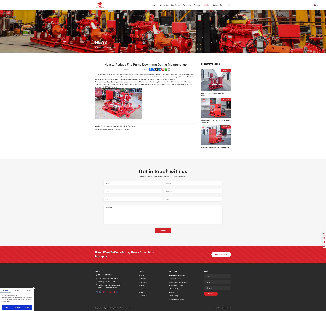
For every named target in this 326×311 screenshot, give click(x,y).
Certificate (175, 5)
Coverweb (228, 308)
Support (197, 5)
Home (154, 5)
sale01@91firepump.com (110, 278)
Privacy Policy (216, 308)
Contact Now (222, 254)
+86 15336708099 (110, 282)
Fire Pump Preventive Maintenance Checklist (116, 129)
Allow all (27, 307)
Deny (7, 307)
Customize (17, 307)
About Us (164, 5)
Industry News (111, 47)
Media (206, 5)
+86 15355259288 (106, 275)
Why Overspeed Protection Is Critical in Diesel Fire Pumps (118, 126)
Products (187, 5)
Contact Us (217, 5)
